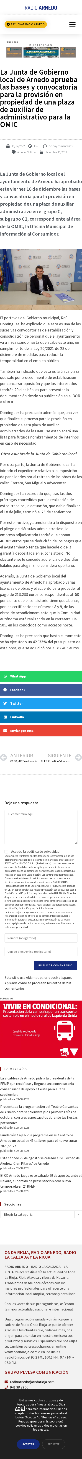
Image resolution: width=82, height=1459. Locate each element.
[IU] (41, 1029)
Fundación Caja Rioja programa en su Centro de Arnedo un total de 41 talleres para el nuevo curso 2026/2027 (38, 1140)
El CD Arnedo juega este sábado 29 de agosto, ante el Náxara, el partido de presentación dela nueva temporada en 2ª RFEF (41, 1181)
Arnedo (21, 152)
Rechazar (53, 1444)
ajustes (43, 1430)
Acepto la (34, 851)
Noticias (31, 152)
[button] (72, 24)
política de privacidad (43, 851)
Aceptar (28, 1444)
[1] (41, 50)
